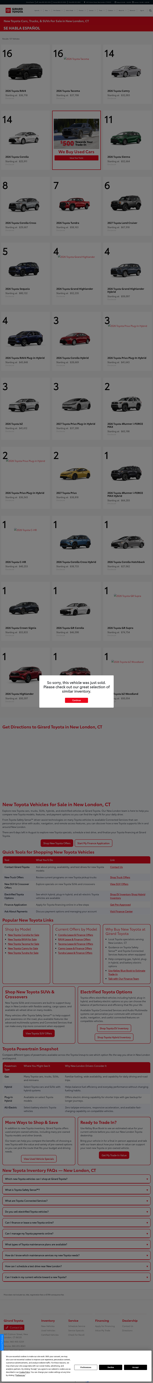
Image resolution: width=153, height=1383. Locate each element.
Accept (135, 1367)
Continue (76, 700)
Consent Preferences (2, 1342)
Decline (111, 1367)
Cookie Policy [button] (24, 1372)
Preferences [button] (20, 1375)
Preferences (85, 1367)
